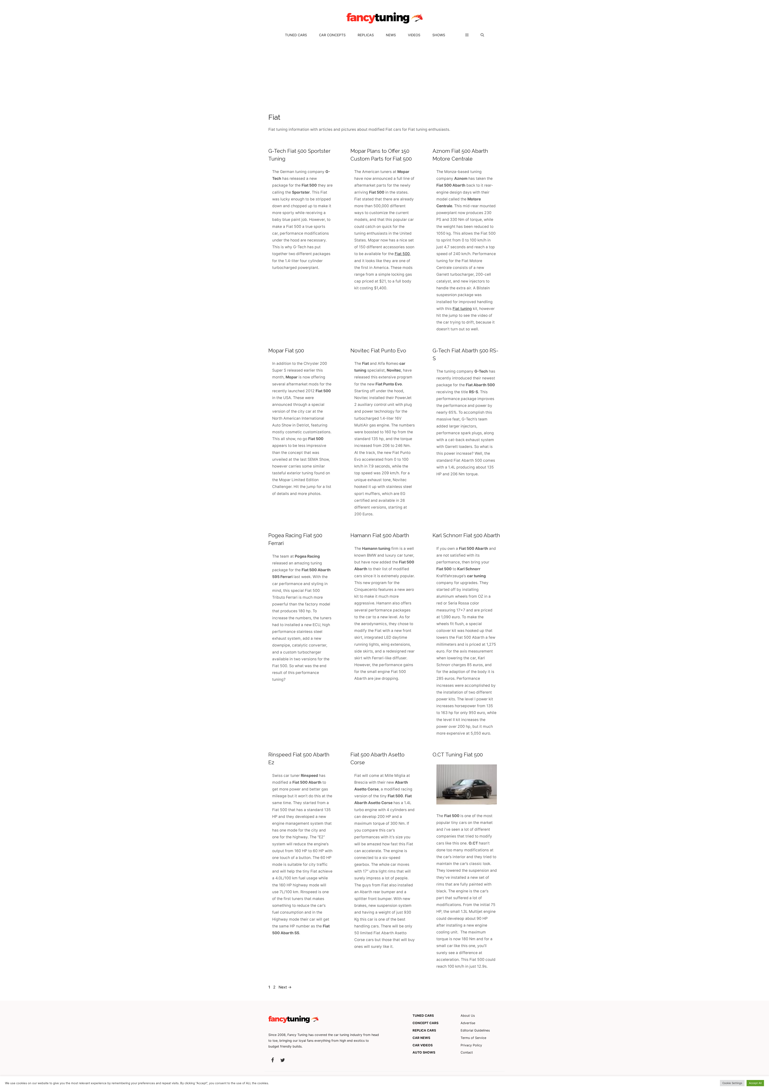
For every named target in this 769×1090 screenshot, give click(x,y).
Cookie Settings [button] (732, 1083)
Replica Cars (424, 1030)
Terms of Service (473, 1038)
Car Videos (423, 1045)
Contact (467, 1052)
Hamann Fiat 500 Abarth (379, 535)
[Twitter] (283, 1060)
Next (285, 987)
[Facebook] (273, 1060)
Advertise (468, 1023)
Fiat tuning (462, 308)
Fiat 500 (402, 253)
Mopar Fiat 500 (286, 351)
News (391, 35)
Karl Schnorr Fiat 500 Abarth (466, 535)
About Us (468, 1016)
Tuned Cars (296, 35)
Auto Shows (424, 1052)
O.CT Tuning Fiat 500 (458, 755)
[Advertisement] (384, 72)
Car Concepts (332, 35)
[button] (482, 35)
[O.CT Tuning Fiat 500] (466, 803)
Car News (421, 1038)
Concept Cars (425, 1023)
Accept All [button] (755, 1083)
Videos (414, 35)
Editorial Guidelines (475, 1030)
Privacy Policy (471, 1045)
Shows (438, 35)
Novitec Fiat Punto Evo (378, 351)
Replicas (366, 35)
